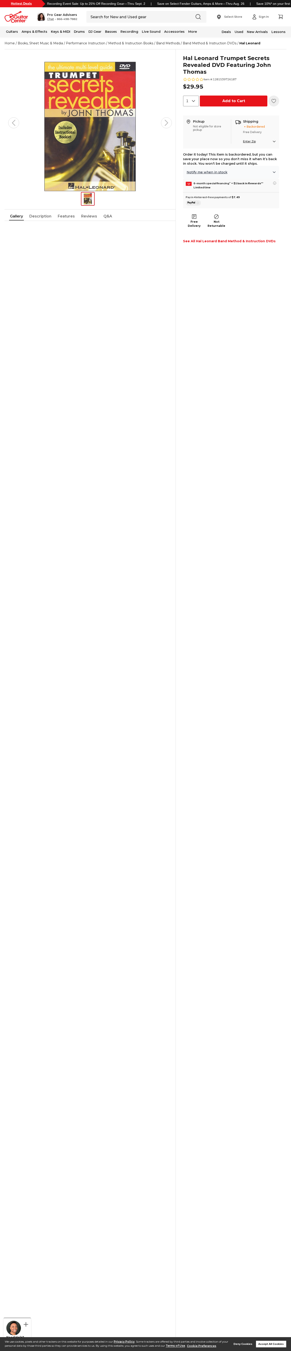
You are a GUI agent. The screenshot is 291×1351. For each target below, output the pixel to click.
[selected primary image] (90, 123)
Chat (50, 19)
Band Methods (168, 43)
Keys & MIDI (60, 32)
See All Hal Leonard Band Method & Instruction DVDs (229, 241)
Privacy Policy (124, 1341)
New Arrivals (257, 32)
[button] (57, 17)
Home (10, 43)
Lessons (278, 32)
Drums (79, 32)
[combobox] (191, 101)
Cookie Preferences (201, 1346)
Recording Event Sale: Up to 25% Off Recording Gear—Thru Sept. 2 (96, 3)
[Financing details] (274, 183)
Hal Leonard (249, 43)
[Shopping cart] (280, 17)
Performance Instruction (85, 43)
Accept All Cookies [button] (271, 1344)
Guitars (12, 32)
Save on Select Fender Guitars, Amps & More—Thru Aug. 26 (200, 3)
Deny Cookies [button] (242, 1344)
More (192, 32)
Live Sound (151, 32)
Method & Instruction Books (130, 43)
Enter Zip (249, 141)
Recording (129, 32)
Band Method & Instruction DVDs (209, 43)
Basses (111, 32)
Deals (226, 32)
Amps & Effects (34, 32)
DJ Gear (94, 32)
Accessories (174, 32)
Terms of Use (175, 1346)
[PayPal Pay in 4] (193, 203)
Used (239, 32)
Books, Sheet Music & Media (40, 43)
